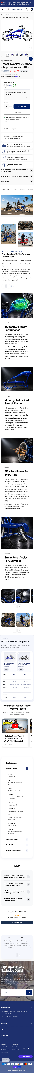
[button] (2, 9)
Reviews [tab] (14, 189)
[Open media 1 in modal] (17, 35)
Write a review (17, 922)
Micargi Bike (6, 61)
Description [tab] (5, 189)
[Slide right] (31, 35)
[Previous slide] (4, 286)
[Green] (14, 85)
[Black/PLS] (5, 85)
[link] (17, 3)
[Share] (31, 59)
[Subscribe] (29, 992)
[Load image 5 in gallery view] (26, 55)
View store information (12, 122)
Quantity (6, 102)
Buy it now (17, 112)
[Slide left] (3, 35)
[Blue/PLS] (10, 85)
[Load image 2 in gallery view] (12, 55)
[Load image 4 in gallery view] (21, 55)
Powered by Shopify (21, 1070)
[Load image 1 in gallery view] (7, 55)
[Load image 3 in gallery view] (17, 55)
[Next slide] (8, 286)
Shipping (3, 74)
